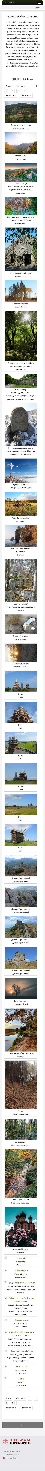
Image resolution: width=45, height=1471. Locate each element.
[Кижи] (20, 682)
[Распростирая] (20, 988)
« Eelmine (20, 86)
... (18, 91)
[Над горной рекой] (20, 1173)
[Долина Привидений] (20, 866)
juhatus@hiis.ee (12, 1458)
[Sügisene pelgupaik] (20, 291)
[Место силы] (20, 143)
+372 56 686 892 (12, 1455)
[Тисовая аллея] (20, 1320)
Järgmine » (11, 96)
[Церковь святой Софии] (20, 249)
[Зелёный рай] (20, 1129)
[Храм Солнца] (20, 172)
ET (37, 8)
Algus (8, 86)
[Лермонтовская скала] (20, 113)
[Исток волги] (20, 1366)
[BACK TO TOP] (22, 1425)
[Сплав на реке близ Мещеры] (20, 1030)
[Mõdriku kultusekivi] (20, 504)
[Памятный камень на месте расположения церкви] (20, 424)
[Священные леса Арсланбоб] (20, 336)
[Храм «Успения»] (20, 624)
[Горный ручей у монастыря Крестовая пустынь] (20, 1334)
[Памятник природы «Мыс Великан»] (20, 536)
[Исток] (20, 1379)
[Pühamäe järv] (20, 1270)
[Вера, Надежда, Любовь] (20, 1351)
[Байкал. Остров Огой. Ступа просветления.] (20, 1300)
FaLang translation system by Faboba (12, 1415)
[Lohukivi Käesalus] (20, 652)
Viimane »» (26, 96)
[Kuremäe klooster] (20, 1227)
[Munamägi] (20, 1258)
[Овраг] (20, 1085)
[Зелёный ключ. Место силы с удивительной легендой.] (20, 206)
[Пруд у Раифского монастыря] (20, 1283)
